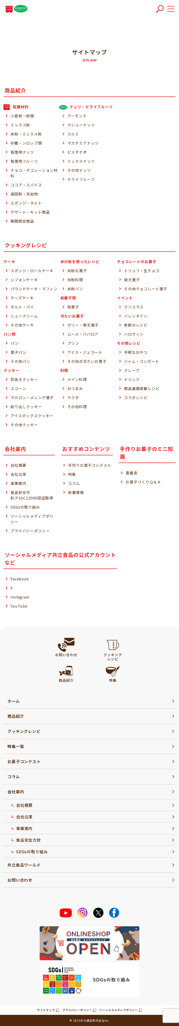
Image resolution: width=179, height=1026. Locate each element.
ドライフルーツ (81, 179)
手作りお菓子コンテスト (89, 465)
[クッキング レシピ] (113, 645)
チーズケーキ (22, 298)
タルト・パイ (22, 307)
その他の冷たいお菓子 (87, 361)
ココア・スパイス (26, 185)
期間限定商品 (22, 221)
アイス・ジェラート (85, 352)
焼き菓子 (132, 279)
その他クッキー (24, 424)
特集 (72, 474)
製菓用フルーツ (24, 161)
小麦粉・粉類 (22, 116)
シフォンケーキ (24, 279)
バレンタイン (136, 316)
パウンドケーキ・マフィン (34, 288)
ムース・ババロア (83, 334)
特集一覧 (15, 746)
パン (14, 343)
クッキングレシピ (24, 731)
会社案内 (15, 791)
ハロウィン (134, 334)
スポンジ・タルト (26, 203)
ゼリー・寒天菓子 (83, 325)
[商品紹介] (66, 670)
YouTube (19, 606)
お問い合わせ (19, 880)
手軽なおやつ (136, 352)
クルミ (73, 134)
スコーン (18, 388)
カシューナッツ (81, 125)
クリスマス (134, 307)
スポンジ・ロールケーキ (32, 270)
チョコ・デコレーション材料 (34, 173)
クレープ (131, 370)
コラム (74, 483)
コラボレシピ (136, 397)
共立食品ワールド (24, 865)
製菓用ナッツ (22, 152)
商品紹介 (15, 716)
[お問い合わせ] (66, 645)
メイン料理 (77, 379)
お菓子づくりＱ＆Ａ (143, 482)
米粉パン (75, 288)
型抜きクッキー (24, 379)
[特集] (113, 670)
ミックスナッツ (81, 161)
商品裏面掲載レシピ (141, 388)
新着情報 (76, 492)
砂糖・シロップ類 (26, 143)
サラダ (73, 397)
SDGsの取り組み (25, 507)
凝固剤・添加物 (24, 194)
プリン (73, 343)
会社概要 (18, 465)
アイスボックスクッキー (31, 415)
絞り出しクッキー (26, 406)
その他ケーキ (22, 325)
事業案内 (18, 483)
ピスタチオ (77, 152)
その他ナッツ (79, 170)
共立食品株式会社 (92, 1020)
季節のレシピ (136, 325)
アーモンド (77, 116)
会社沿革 (18, 474)
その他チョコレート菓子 (145, 288)
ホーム (13, 701)
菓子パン (18, 352)
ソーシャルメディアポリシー (31, 518)
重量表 (132, 473)
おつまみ (75, 388)
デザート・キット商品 (30, 212)
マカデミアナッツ (83, 143)
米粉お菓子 (77, 270)
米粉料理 (75, 279)
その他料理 (77, 406)
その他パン (20, 361)
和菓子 (73, 307)
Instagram (20, 597)
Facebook (19, 579)
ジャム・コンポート (141, 361)
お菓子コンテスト (24, 761)
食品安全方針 (28, 840)
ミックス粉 (20, 125)
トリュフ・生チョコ (141, 270)
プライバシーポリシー (30, 530)
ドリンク (132, 379)
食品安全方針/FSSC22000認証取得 (31, 495)
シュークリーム (24, 316)
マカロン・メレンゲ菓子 (32, 397)
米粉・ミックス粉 (26, 134)
